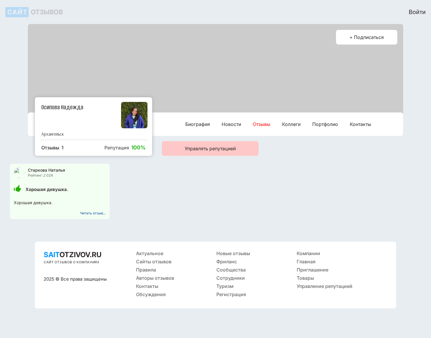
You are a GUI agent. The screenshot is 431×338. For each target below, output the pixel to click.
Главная (306, 261)
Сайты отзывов (154, 261)
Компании (308, 253)
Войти (417, 12)
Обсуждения (151, 294)
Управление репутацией (324, 286)
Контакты (360, 124)
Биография (197, 124)
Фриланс (226, 261)
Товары (305, 278)
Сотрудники (230, 278)
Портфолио (325, 124)
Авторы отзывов (155, 278)
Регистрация (231, 294)
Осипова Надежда (62, 107)
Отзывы (261, 124)
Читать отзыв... (93, 213)
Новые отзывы (233, 253)
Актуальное (149, 253)
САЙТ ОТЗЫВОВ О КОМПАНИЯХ (72, 262)
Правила (146, 270)
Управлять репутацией (210, 148)
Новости (231, 124)
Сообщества (231, 270)
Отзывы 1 (52, 148)
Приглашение (312, 270)
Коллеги (291, 124)
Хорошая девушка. (47, 189)
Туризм (224, 286)
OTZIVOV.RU (72, 254)
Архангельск (52, 134)
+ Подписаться (366, 37)
